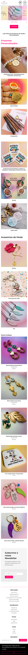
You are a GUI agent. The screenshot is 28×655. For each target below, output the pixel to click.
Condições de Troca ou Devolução (14, 597)
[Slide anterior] (8, 22)
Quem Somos (14, 592)
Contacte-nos (14, 607)
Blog (14, 621)
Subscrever (9, 577)
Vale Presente (14, 619)
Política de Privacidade (14, 601)
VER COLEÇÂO (14, 26)
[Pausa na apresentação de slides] (26, 22)
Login (14, 631)
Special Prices (14, 622)
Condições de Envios (14, 594)
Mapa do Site (14, 609)
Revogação (14, 612)
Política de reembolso (14, 599)
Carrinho (14, 633)
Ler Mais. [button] (4, 649)
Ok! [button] (14, 652)
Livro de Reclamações (14, 611)
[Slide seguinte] (19, 22)
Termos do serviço (14, 596)
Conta (14, 629)
